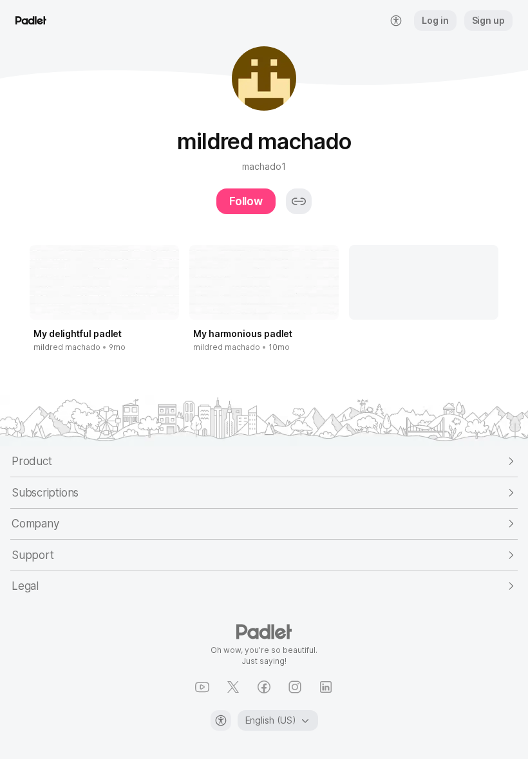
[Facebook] (264, 687)
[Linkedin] (326, 687)
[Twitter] (233, 687)
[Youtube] (202, 687)
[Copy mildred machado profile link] (299, 201)
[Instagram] (295, 687)
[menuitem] (396, 20)
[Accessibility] (221, 720)
